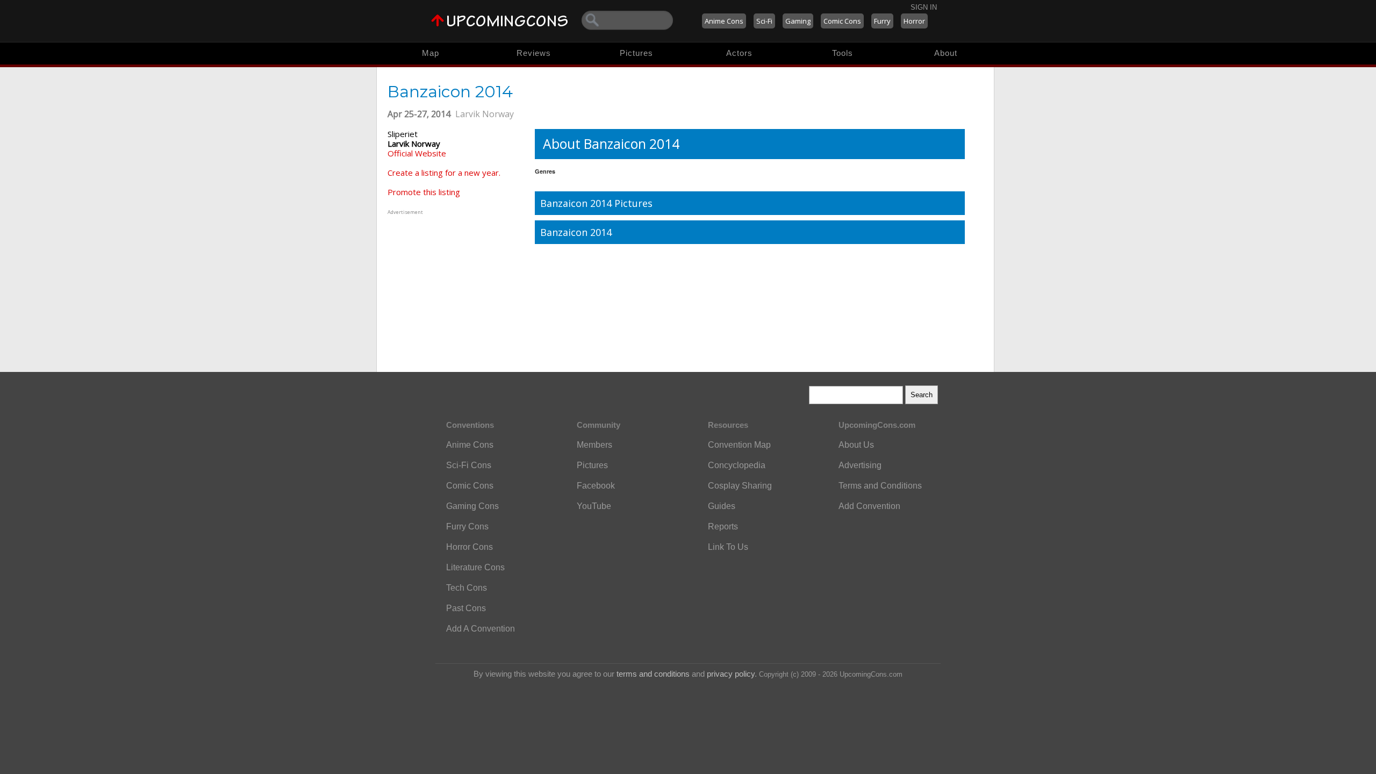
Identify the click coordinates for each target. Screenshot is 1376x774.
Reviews (534, 53)
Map (430, 53)
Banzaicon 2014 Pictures (596, 203)
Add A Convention (480, 628)
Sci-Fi (764, 21)
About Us (856, 444)
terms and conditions (653, 673)
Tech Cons (466, 587)
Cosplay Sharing (740, 485)
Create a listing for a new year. (444, 172)
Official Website (417, 153)
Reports (723, 526)
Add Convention (869, 506)
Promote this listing (424, 192)
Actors (739, 53)
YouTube (594, 506)
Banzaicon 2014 (576, 232)
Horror (914, 21)
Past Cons (466, 608)
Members (594, 444)
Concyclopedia (736, 465)
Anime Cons (724, 21)
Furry (882, 21)
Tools (842, 53)
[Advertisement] (455, 284)
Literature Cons (475, 567)
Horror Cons (469, 546)
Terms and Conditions (880, 485)
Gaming (798, 21)
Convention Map (739, 444)
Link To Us (728, 546)
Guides (721, 506)
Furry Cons (467, 526)
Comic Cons (842, 21)
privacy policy (731, 673)
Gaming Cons (472, 506)
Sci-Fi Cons (468, 465)
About (945, 53)
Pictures (636, 53)
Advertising (860, 465)
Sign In (924, 7)
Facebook (596, 485)
